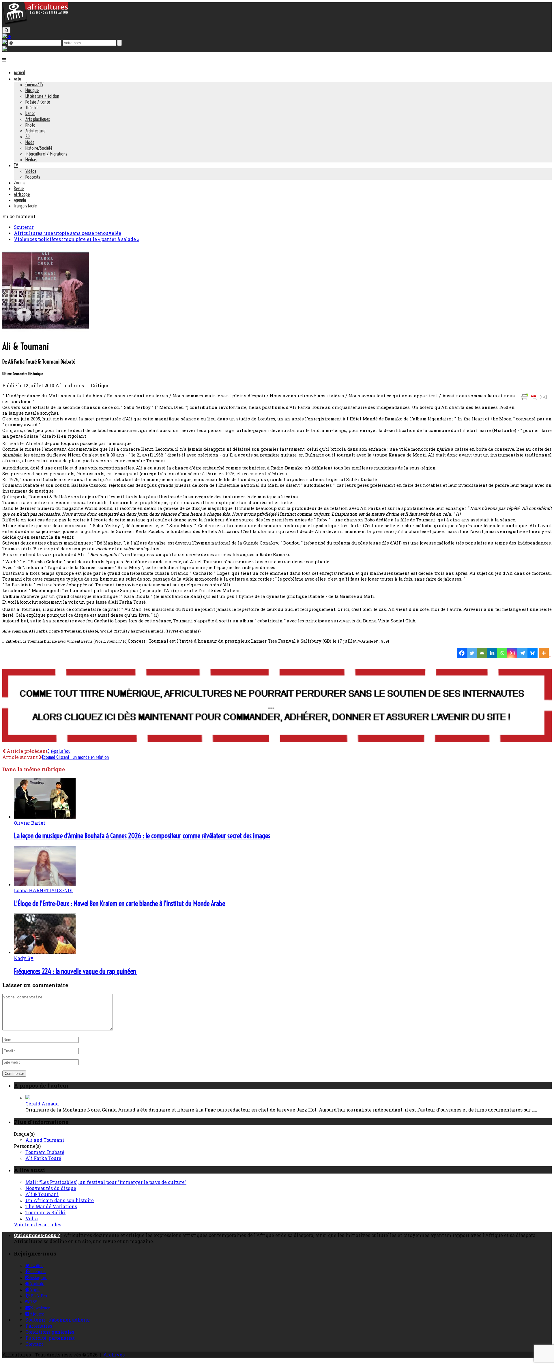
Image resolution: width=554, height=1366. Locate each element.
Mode (29, 142)
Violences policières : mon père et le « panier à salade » (76, 239)
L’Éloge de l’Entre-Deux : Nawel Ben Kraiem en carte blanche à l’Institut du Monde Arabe (119, 903)
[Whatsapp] (502, 653)
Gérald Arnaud (42, 1104)
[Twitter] (472, 653)
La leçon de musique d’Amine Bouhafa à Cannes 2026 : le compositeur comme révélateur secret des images (142, 835)
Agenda (20, 200)
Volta (31, 1218)
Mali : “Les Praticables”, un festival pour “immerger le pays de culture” (105, 1182)
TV (16, 165)
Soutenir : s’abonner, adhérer (57, 1320)
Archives (114, 1355)
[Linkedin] (492, 653)
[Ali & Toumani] (45, 331)
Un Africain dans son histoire (59, 1200)
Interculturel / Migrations (46, 154)
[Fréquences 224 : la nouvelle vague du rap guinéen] (45, 952)
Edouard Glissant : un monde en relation (75, 757)
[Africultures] (35, 23)
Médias (31, 159)
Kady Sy (23, 958)
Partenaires (38, 1326)
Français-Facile (25, 206)
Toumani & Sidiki (45, 1212)
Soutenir (24, 227)
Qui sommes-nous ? (37, 1235)
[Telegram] (522, 653)
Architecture (35, 131)
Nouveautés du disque (50, 1188)
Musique (32, 90)
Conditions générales (49, 1332)
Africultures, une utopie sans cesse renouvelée (67, 233)
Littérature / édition (42, 96)
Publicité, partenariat (50, 1338)
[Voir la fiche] (27, 1097)
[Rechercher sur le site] (6, 30)
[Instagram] (512, 653)
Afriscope (22, 194)
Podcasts (32, 177)
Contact (34, 1344)
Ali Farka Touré (43, 1158)
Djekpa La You (59, 751)
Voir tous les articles (37, 1224)
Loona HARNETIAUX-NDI (43, 890)
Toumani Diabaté (44, 1152)
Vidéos (30, 171)
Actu (17, 79)
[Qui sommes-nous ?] (4, 49)
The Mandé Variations (51, 1206)
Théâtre (31, 108)
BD (27, 136)
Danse (30, 113)
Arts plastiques (37, 119)
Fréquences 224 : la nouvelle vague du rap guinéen (75, 971)
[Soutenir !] (277, 706)
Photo (30, 125)
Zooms (19, 183)
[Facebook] (462, 653)
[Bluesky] (532, 653)
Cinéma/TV (34, 84)
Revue (19, 188)
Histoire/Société (38, 148)
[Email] (482, 653)
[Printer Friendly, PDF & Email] (535, 400)
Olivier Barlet (29, 823)
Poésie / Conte (37, 102)
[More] (545, 653)
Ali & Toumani (42, 1194)
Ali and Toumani (44, 1140)
